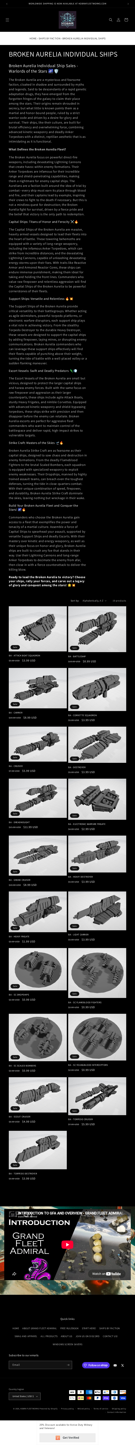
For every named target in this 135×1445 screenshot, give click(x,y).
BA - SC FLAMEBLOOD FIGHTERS (84, 1002)
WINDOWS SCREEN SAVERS (67, 1344)
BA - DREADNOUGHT (19, 822)
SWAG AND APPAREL (26, 1336)
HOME (15, 1328)
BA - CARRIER (15, 712)
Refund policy (84, 1408)
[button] (7, 20)
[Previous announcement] (7, 4)
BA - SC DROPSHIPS (19, 994)
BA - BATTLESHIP (77, 656)
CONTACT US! (110, 1336)
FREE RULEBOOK (69, 1328)
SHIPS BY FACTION (50, 38)
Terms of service (101, 1408)
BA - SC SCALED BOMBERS (22, 1065)
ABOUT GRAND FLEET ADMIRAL (39, 1328)
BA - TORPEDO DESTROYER (23, 1173)
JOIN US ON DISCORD (88, 1336)
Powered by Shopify (49, 1408)
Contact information (116, 1412)
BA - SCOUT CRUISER (19, 1116)
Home (33, 38)
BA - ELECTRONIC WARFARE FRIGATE (87, 824)
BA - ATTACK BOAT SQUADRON (24, 655)
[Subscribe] (68, 1365)
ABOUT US (66, 1336)
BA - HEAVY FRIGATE (19, 936)
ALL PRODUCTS (49, 1336)
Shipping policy (119, 1408)
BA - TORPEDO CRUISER (80, 1119)
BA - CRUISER (15, 766)
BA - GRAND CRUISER (19, 880)
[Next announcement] (128, 4)
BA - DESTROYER (76, 767)
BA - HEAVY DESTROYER (80, 876)
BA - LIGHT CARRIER (78, 934)
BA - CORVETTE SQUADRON (82, 715)
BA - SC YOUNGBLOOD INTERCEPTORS (88, 1065)
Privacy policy (67, 1408)
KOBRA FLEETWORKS (29, 1408)
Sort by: (75, 600)
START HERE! (89, 1328)
